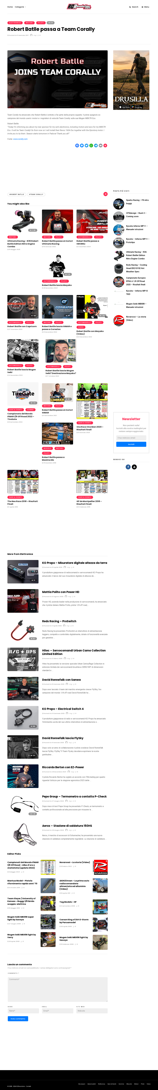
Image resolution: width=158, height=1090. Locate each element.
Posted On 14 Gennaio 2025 (53, 713)
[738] (23, 318)
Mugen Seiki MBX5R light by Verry (21, 936)
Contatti (28, 1086)
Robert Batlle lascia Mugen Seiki (21, 371)
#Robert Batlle (17, 194)
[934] (23, 670)
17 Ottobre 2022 (53, 376)
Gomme (30, 410)
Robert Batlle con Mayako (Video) (90, 332)
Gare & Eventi (15, 410)
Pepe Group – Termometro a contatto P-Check (74, 796)
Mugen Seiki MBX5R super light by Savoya (20, 918)
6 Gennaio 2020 (84, 432)
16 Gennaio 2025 (49, 247)
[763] (23, 787)
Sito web (80, 1007)
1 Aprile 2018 (13, 507)
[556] (92, 492)
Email (44, 1007)
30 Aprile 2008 (66, 926)
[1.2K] (92, 318)
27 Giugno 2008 (15, 924)
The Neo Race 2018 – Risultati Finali (22, 502)
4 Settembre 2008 (68, 906)
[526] (23, 612)
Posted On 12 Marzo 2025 (52, 658)
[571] (57, 444)
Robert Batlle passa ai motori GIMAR (57, 411)
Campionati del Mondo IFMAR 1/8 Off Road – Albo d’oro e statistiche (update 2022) (23, 865)
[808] (23, 729)
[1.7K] (23, 816)
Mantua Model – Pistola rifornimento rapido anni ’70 (22, 882)
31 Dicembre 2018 (49, 463)
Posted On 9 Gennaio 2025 (53, 743)
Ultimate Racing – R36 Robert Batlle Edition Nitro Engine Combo (22, 244)
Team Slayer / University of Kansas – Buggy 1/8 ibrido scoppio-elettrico (21, 901)
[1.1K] (61, 362)
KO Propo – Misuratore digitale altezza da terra (74, 563)
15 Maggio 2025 (14, 249)
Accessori (82, 1084)
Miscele (47, 448)
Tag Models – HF (68, 902)
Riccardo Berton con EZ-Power (63, 767)
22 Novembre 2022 (85, 337)
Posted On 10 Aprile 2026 (52, 567)
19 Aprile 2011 (65, 893)
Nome (10, 1007)
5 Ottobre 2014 (14, 888)
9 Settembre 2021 (50, 415)
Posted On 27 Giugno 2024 (53, 801)
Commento (13, 973)
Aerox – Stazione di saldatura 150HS (67, 826)
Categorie (19, 7)
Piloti (41, 23)
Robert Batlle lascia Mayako (57, 285)
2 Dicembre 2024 (84, 247)
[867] (57, 401)
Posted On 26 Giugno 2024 (53, 830)
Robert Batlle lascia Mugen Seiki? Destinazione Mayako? (61, 372)
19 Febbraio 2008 (67, 944)
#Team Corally (36, 194)
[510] (57, 232)
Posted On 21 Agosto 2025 (53, 597)
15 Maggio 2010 (14, 908)
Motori (29, 23)
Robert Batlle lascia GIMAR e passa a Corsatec (57, 328)
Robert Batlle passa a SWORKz (88, 242)
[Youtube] (134, 466)
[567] (23, 641)
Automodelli (84, 237)
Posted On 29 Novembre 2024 (54, 772)
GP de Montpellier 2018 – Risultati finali (89, 502)
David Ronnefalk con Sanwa (61, 680)
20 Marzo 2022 (66, 866)
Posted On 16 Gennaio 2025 (53, 684)
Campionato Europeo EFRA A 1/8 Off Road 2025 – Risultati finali (136, 281)
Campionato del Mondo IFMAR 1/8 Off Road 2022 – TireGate (20, 416)
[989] (57, 318)
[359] (23, 758)
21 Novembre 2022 (50, 332)
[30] (23, 583)
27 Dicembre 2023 (15, 329)
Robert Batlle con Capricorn (22, 326)
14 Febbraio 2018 (84, 507)
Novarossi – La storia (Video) (74, 862)
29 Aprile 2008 (14, 941)
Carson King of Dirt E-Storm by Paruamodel (74, 921)
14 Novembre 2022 (16, 375)
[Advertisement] (57, 168)
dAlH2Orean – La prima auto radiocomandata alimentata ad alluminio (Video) (74, 884)
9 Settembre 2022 (15, 422)
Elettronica (15, 23)
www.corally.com (20, 139)
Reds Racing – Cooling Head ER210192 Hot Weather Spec (136, 268)
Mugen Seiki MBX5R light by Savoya (73, 939)
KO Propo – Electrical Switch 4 (63, 709)
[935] (23, 361)
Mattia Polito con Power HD (60, 592)
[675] (23, 492)
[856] (92, 232)
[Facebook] (128, 466)
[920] (23, 846)
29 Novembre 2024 (50, 288)
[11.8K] (23, 232)
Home (10, 7)
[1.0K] (57, 276)
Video (81, 327)
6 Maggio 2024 (14, 872)
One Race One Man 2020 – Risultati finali (90, 428)
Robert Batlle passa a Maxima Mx (53, 458)
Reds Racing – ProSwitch (59, 621)
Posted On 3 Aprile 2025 (52, 626)
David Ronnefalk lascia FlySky (62, 738)
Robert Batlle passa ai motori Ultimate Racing (57, 242)
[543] (23, 699)
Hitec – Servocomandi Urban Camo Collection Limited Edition (74, 652)
